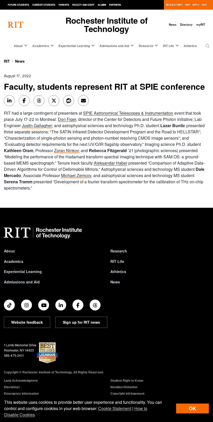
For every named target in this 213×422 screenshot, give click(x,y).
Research (118, 251)
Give (204, 5)
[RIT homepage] (15, 24)
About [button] (18, 45)
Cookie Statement (114, 408)
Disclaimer (12, 387)
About (9, 251)
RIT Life (117, 261)
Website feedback (27, 322)
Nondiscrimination (123, 387)
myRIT (200, 24)
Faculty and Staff (83, 5)
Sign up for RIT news (81, 322)
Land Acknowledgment (21, 380)
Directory (186, 24)
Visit (187, 5)
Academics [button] (40, 45)
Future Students (18, 5)
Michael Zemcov (76, 175)
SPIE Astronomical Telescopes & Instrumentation (128, 113)
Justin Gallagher (37, 125)
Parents (64, 5)
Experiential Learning (23, 271)
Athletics (190, 45)
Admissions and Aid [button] (114, 45)
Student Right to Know (126, 380)
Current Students (43, 5)
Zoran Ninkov (66, 150)
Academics (13, 261)
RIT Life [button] (168, 45)
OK (192, 408)
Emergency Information (21, 393)
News (172, 24)
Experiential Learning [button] (74, 45)
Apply (195, 5)
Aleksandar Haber (110, 163)
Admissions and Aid (22, 281)
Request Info (174, 5)
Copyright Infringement (127, 393)
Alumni (102, 5)
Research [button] (146, 45)
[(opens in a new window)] (9, 305)
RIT (7, 61)
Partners (115, 5)
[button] (207, 46)
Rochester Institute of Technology (106, 24)
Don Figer (67, 119)
